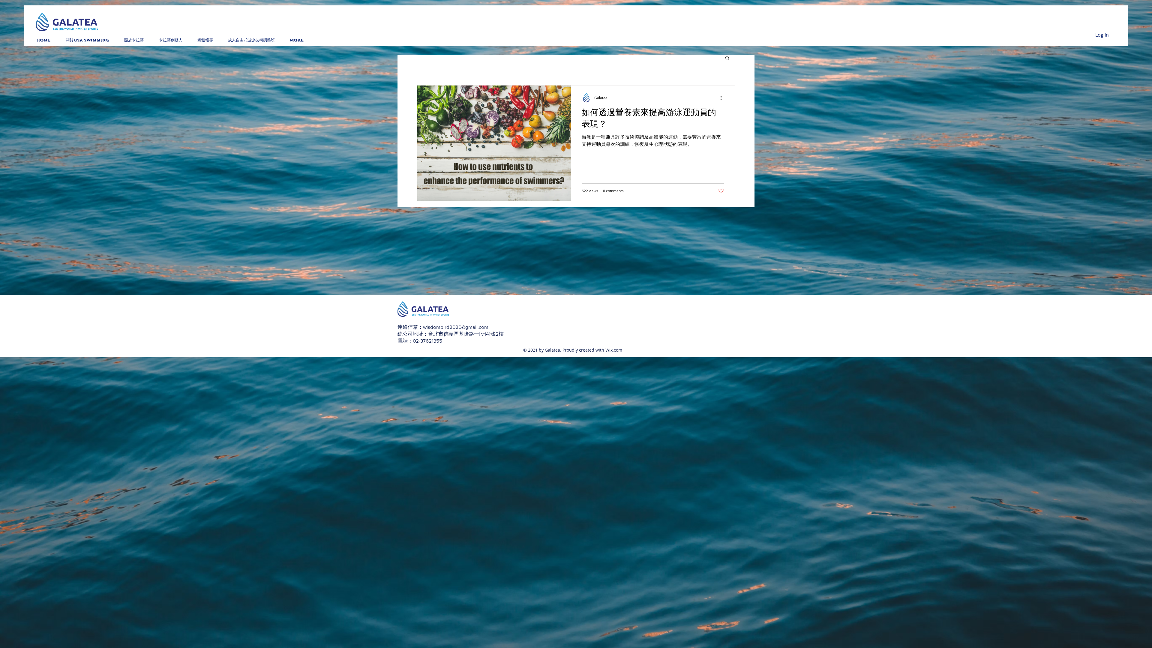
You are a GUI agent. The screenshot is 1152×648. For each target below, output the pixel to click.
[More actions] (723, 97)
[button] (727, 58)
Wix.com (613, 350)
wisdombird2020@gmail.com (455, 327)
